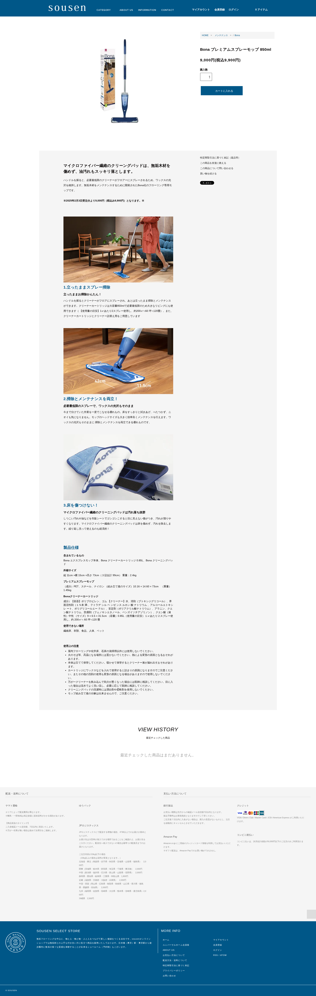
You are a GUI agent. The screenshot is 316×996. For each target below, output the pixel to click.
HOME (205, 35)
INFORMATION (147, 10)
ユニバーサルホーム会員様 (176, 945)
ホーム (166, 940)
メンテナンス (221, 35)
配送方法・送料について (175, 960)
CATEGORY (104, 10)
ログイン (234, 9)
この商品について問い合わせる (216, 168)
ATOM (223, 955)
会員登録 (220, 9)
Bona (237, 35)
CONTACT (167, 10)
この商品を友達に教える (213, 163)
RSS (215, 955)
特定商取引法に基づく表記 (176, 965)
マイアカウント (201, 9)
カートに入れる (224, 91)
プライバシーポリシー (174, 970)
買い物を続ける (208, 173)
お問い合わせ (169, 976)
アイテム (261, 9)
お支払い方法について (174, 955)
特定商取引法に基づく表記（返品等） (220, 157)
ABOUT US (126, 10)
